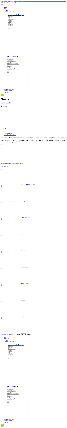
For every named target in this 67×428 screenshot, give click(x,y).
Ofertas (2, 95)
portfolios (8, 103)
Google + (17, 163)
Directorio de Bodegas (10, 11)
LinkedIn (12, 163)
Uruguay (10, 25)
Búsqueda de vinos (9, 89)
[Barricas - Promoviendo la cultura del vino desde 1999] (9, 3)
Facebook (3, 163)
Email (21, 163)
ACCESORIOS (12, 56)
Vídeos (6, 92)
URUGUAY (10, 69)
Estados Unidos (12, 19)
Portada (3, 103)
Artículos (6, 8)
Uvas (5, 135)
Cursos (6, 10)
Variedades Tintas (11, 135)
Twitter (8, 163)
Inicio (5, 7)
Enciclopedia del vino (9, 90)
